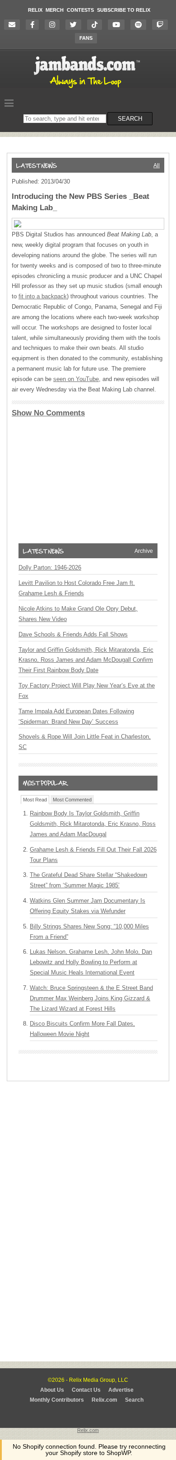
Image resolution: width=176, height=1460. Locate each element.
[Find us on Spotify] (140, 24)
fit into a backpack (43, 296)
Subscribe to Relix (123, 10)
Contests (80, 10)
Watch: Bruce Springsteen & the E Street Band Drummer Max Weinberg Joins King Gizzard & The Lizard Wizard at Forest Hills (91, 998)
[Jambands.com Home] (88, 88)
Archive (143, 551)
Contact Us (86, 1390)
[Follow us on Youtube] (118, 24)
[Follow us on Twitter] (75, 24)
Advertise (121, 1390)
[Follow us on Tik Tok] (97, 24)
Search (134, 1400)
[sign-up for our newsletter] (14, 24)
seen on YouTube (76, 379)
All (156, 165)
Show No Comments (48, 413)
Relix (35, 10)
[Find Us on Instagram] (54, 24)
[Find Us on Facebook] (34, 24)
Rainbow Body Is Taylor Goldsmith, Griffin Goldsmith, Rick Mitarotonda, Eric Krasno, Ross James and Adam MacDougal (93, 824)
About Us (52, 1390)
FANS (86, 38)
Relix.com (104, 1400)
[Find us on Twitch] (162, 24)
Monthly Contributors (57, 1400)
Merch (55, 10)
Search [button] (130, 118)
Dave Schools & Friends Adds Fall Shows (73, 634)
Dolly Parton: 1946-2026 (50, 567)
